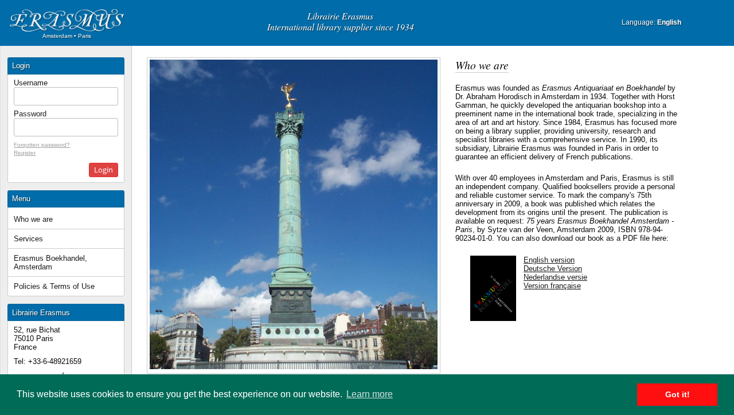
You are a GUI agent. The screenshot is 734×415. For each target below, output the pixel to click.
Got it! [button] (677, 394)
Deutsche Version (553, 268)
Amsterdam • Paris (66, 36)
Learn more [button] (369, 394)
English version (549, 260)
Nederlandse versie (555, 277)
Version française (552, 285)
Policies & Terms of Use (54, 286)
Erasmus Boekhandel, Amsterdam (50, 262)
